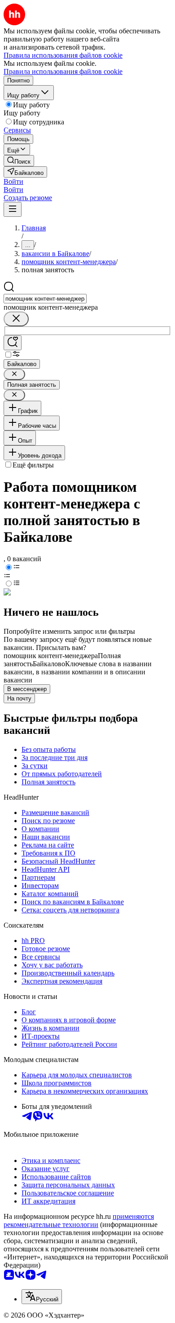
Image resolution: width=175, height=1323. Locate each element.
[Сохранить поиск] (13, 342)
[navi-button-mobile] (13, 209)
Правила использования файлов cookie (63, 71)
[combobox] (45, 298)
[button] (13, 181)
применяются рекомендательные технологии (79, 1220)
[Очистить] (16, 318)
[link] (19, 160)
